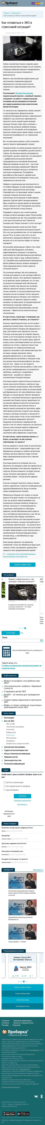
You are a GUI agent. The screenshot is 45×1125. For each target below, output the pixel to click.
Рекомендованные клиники (14, 951)
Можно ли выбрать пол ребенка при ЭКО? (22, 682)
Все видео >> (38, 870)
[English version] (33, 3)
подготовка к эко (21, 556)
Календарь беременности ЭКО (8, 813)
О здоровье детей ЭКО (15, 691)
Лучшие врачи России (22, 1000)
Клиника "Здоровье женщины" (22, 958)
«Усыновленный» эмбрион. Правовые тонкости (22, 687)
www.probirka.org (35, 1050)
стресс (17, 554)
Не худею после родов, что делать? (15, 859)
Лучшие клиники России (22, 993)
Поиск (4, 637)
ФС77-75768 (6, 1046)
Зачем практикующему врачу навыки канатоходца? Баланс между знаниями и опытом (22, 893)
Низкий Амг (6, 835)
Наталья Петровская (24, 93)
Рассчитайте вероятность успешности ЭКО (27, 651)
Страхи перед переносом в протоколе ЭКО (22, 701)
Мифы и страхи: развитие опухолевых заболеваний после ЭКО (23, 706)
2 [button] (22, 628)
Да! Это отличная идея (14, 782)
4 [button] (26, 981)
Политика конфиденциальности (11, 1087)
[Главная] (10, 4)
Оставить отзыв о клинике (22, 987)
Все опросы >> (23, 804)
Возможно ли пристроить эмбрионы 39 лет (17, 828)
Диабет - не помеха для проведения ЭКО (22, 696)
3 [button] (25, 628)
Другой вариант (12, 790)
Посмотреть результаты (22, 800)
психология (11, 554)
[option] (22, 595)
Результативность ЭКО (22, 1006)
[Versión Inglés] (38, 3)
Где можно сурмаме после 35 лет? (14, 843)
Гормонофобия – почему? (17, 942)
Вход (21, 633)
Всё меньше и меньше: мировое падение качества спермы (22, 580)
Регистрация (10, 633)
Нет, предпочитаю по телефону (18, 786)
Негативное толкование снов (12, 851)
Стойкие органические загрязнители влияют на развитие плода (22, 667)
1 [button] (20, 628)
